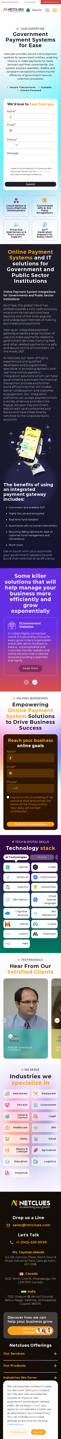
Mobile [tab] (42, 857)
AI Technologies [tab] (16, 857)
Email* (11, 124)
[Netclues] (13, 9)
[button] (34, 682)
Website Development (10, 2)
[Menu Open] (55, 10)
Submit (30, 184)
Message (13, 153)
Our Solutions (30, 2)
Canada (31, 1274)
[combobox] (12, 145)
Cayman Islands (32, 1252)
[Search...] (47, 10)
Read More (30, 668)
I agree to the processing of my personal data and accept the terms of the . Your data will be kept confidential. (31, 171)
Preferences (15, 1424)
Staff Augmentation (51, 2)
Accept (35, 1405)
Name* (11, 111)
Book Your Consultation (30, 824)
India (32, 1291)
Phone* (12, 139)
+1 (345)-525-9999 (31, 1242)
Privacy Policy (42, 171)
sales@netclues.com (31, 1225)
